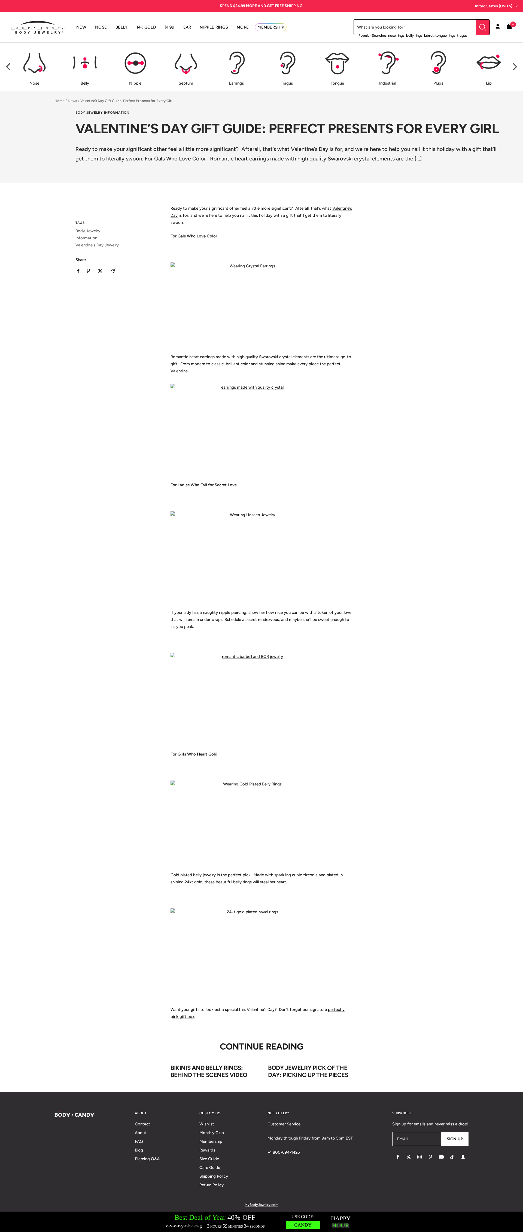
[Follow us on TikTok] (452, 1156)
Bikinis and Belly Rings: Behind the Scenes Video (209, 1071)
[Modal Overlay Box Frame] (261, 1222)
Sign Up (455, 1139)
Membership (210, 1141)
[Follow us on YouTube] (441, 1156)
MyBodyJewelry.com (261, 1205)
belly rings (414, 35)
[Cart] (509, 27)
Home (59, 101)
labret (429, 35)
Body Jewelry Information (102, 112)
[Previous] (9, 67)
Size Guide (209, 1158)
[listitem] (78, 271)
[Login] (497, 27)
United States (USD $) (492, 6)
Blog (139, 1150)
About (140, 1132)
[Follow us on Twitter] (408, 1156)
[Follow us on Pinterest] (430, 1156)
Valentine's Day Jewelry (97, 245)
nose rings (396, 35)
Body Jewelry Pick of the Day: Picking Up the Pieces (308, 1071)
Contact (142, 1124)
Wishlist (206, 1124)
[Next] (514, 67)
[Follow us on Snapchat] (463, 1156)
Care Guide (209, 1167)
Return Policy (211, 1185)
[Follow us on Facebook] (397, 1156)
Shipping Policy (213, 1176)
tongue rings (445, 35)
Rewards (207, 1150)
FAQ (139, 1141)
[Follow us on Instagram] (419, 1156)
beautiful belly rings (234, 882)
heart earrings (202, 356)
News (72, 101)
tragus (462, 35)
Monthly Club (211, 1132)
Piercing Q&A (147, 1158)
